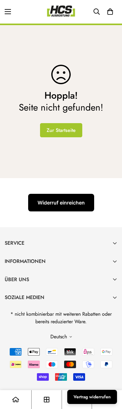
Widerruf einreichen (61, 202)
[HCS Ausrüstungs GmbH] (61, 12)
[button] (110, 11)
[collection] (46, 399)
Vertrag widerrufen (92, 397)
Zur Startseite (61, 130)
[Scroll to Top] (110, 375)
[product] (15, 399)
